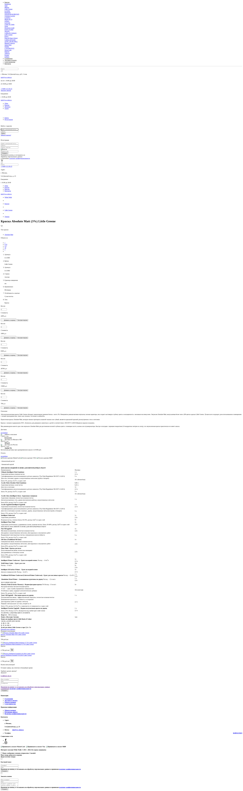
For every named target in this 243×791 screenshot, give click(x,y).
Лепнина (7, 107)
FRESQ (7, 52)
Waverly (7, 31)
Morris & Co (8, 19)
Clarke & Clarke (9, 24)
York (6, 6)
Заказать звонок (6, 90)
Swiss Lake (8, 50)
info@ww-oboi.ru (6, 77)
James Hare (8, 45)
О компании (9, 58)
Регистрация (9, 119)
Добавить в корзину (9, 320)
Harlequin (8, 12)
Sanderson (8, 4)
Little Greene (8, 9)
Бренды (7, 2)
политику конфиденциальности (19, 158)
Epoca (6, 36)
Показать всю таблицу (8, 629)
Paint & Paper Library (11, 38)
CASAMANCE (9, 48)
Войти (7, 118)
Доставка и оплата (11, 60)
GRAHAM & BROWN (12, 14)
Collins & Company (11, 33)
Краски (7, 105)
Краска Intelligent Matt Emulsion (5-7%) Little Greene (17, 644)
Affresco (7, 53)
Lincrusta (7, 23)
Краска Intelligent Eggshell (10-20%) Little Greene (16, 655)
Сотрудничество (10, 62)
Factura (7, 55)
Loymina (7, 11)
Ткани (7, 108)
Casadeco (7, 17)
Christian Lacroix (10, 16)
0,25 (6, 244)
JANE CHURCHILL (11, 41)
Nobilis (7, 46)
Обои (6, 103)
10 (5, 248)
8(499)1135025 (237, 733)
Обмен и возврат (10, 702)
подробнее (4, 433)
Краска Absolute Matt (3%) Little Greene (13, 634)
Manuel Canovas (10, 43)
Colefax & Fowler (10, 40)
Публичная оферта (11, 712)
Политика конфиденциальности (15, 714)
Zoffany (7, 21)
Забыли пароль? (6, 135)
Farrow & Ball (9, 29)
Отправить (5, 153)
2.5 (5, 246)
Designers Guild (9, 28)
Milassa (7, 7)
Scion (6, 26)
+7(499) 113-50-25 (6, 89)
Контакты (8, 63)
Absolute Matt (9, 234)
